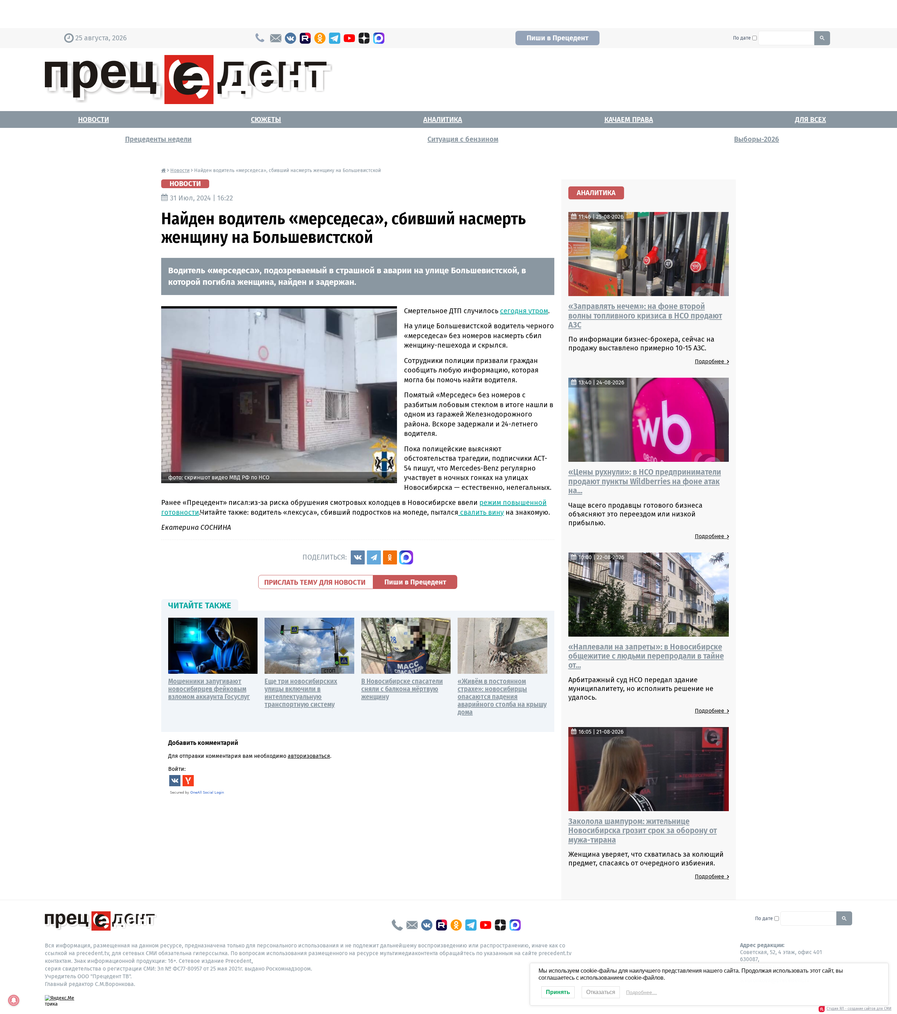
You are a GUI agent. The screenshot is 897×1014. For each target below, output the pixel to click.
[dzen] (364, 38)
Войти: (177, 769)
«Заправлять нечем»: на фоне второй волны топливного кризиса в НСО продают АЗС (645, 315)
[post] (275, 38)
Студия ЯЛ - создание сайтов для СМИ (859, 1009)
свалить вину (481, 512)
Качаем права (628, 119)
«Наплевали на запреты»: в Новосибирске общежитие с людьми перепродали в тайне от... (646, 656)
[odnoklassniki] (320, 38)
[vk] (290, 38)
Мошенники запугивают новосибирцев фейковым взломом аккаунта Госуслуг (209, 689)
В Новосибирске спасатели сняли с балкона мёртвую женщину (402, 689)
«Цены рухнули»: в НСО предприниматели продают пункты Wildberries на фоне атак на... (644, 481)
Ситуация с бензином (462, 139)
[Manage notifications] (13, 1000)
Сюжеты (266, 119)
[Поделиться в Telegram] (374, 557)
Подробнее (711, 361)
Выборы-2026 (756, 139)
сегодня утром (524, 311)
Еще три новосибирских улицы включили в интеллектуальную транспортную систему (301, 692)
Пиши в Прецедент (557, 38)
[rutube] (305, 38)
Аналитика (442, 119)
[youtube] (349, 38)
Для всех (810, 119)
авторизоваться (309, 756)
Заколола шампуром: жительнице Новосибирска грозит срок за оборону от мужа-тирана (642, 830)
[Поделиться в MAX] (406, 557)
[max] (378, 38)
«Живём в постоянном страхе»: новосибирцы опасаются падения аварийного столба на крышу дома (502, 696)
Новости (93, 119)
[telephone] (397, 925)
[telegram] (334, 38)
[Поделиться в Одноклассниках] (390, 557)
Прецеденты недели (158, 139)
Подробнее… (641, 992)
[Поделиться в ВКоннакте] (358, 557)
